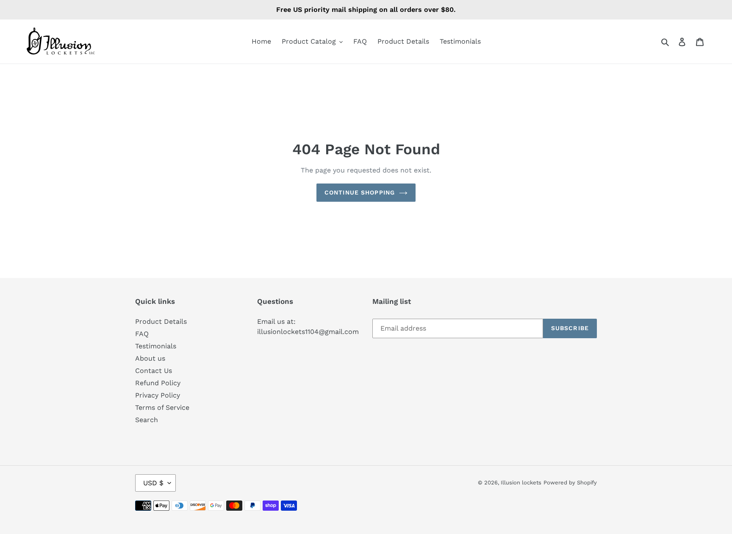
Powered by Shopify (570, 482)
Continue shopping (359, 192)
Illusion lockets (521, 482)
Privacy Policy (157, 395)
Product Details (161, 321)
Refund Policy (157, 383)
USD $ (153, 483)
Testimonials (155, 346)
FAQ (142, 334)
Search (146, 420)
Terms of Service (162, 407)
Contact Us (153, 371)
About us (150, 358)
